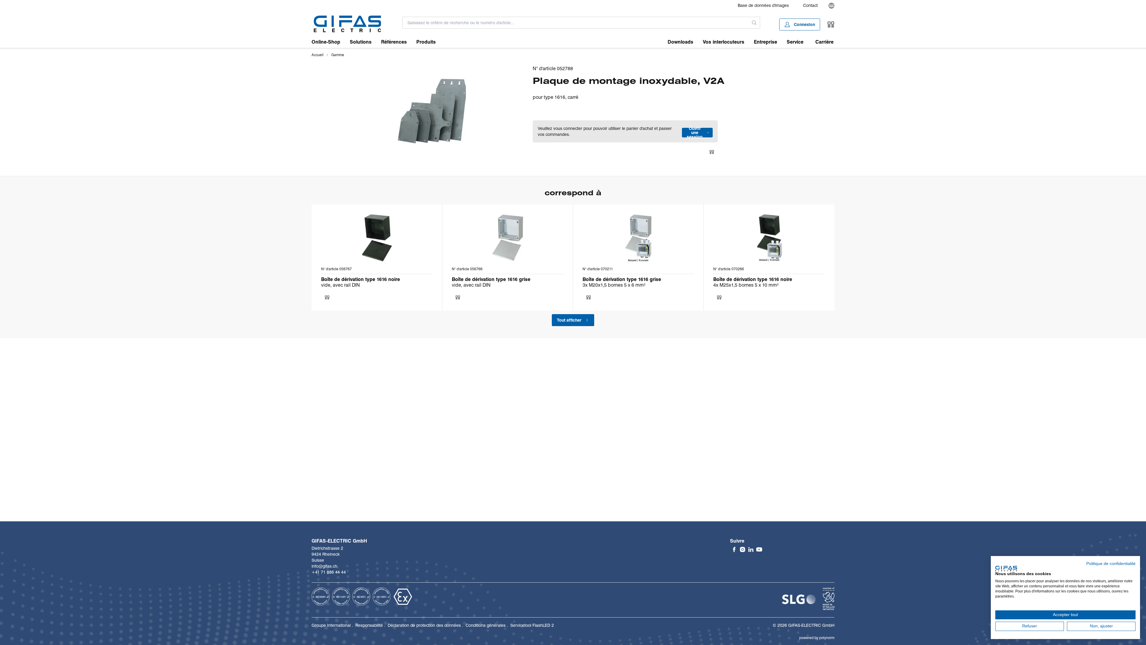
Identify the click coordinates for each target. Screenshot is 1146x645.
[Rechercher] (754, 23)
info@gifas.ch (324, 566)
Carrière (824, 42)
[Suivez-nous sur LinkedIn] (751, 549)
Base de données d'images (763, 5)
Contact (810, 5)
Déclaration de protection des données (424, 625)
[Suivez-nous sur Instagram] (742, 549)
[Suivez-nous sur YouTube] (759, 549)
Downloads (680, 42)
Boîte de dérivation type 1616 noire (360, 279)
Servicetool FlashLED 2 (532, 625)
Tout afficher (569, 320)
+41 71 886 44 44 (329, 572)
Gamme (337, 55)
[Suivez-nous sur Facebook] (734, 549)
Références (394, 42)
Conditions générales (486, 625)
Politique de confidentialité (1111, 563)
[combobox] (575, 23)
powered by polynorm (816, 637)
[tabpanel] (431, 111)
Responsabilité (369, 625)
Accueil (318, 55)
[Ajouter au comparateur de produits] (712, 152)
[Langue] (831, 6)
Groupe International (331, 625)
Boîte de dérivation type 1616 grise (491, 279)
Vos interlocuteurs (723, 42)
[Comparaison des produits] (831, 24)
